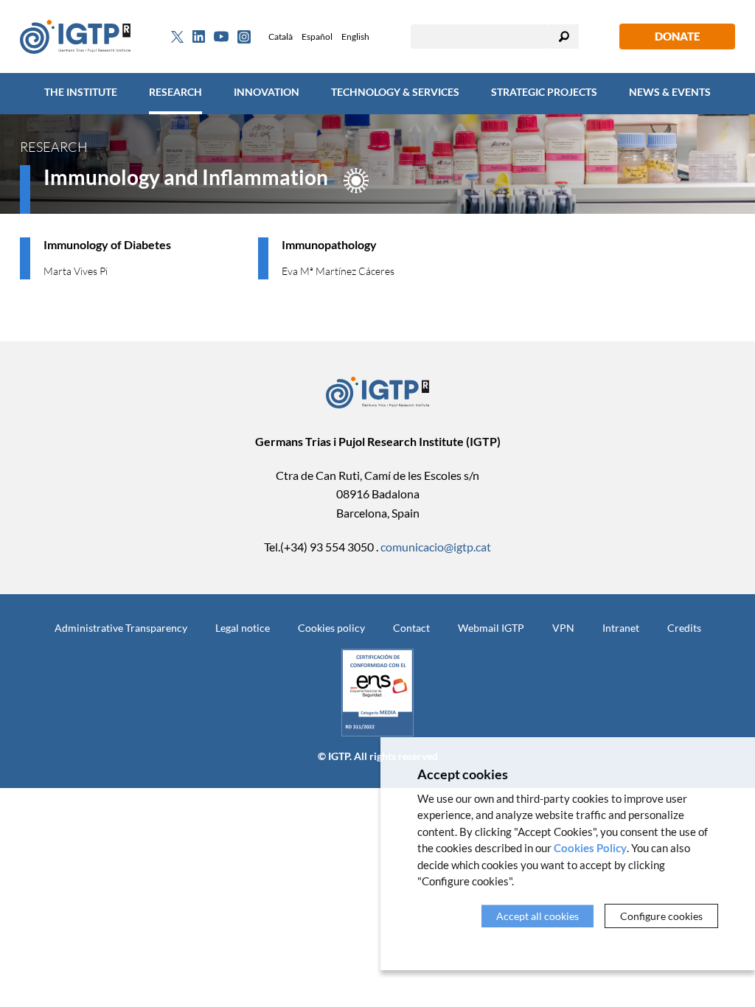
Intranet (620, 627)
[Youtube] (221, 36)
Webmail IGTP (491, 627)
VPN (563, 627)
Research (175, 92)
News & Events (670, 92)
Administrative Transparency (121, 627)
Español (317, 36)
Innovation (266, 92)
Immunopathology (329, 244)
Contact (411, 627)
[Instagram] (244, 36)
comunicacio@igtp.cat (435, 547)
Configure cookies (661, 916)
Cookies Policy (590, 847)
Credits (684, 627)
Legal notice (242, 627)
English (355, 36)
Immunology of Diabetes (107, 244)
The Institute (80, 92)
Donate (677, 36)
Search (564, 36)
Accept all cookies (537, 916)
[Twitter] (177, 36)
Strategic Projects (544, 92)
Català (280, 36)
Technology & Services (395, 92)
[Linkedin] (198, 36)
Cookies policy (331, 627)
